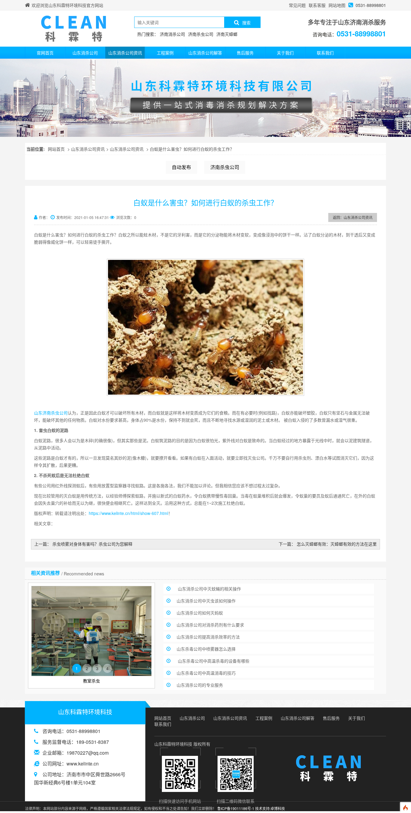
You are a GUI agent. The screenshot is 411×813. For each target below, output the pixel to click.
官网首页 (45, 53)
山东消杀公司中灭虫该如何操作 (206, 601)
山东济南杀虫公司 (51, 413)
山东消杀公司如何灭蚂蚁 (200, 613)
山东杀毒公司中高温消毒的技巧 (206, 673)
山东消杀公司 (85, 53)
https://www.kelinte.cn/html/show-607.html (128, 513)
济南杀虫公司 (224, 167)
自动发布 (181, 167)
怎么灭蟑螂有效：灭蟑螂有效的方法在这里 (337, 544)
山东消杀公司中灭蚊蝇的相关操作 (209, 589)
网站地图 (337, 5)
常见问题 (297, 5)
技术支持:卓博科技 (270, 808)
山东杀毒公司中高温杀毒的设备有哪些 (213, 661)
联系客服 (317, 5)
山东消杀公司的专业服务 (200, 685)
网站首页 (56, 149)
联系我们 (325, 53)
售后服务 (245, 53)
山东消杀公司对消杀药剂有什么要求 (210, 625)
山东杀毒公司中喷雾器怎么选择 (206, 649)
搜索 (246, 23)
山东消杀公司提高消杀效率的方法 (208, 637)
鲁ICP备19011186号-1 (235, 808)
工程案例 (165, 53)
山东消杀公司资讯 (125, 53)
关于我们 (285, 53)
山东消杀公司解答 (205, 53)
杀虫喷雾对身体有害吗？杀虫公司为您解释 (92, 544)
